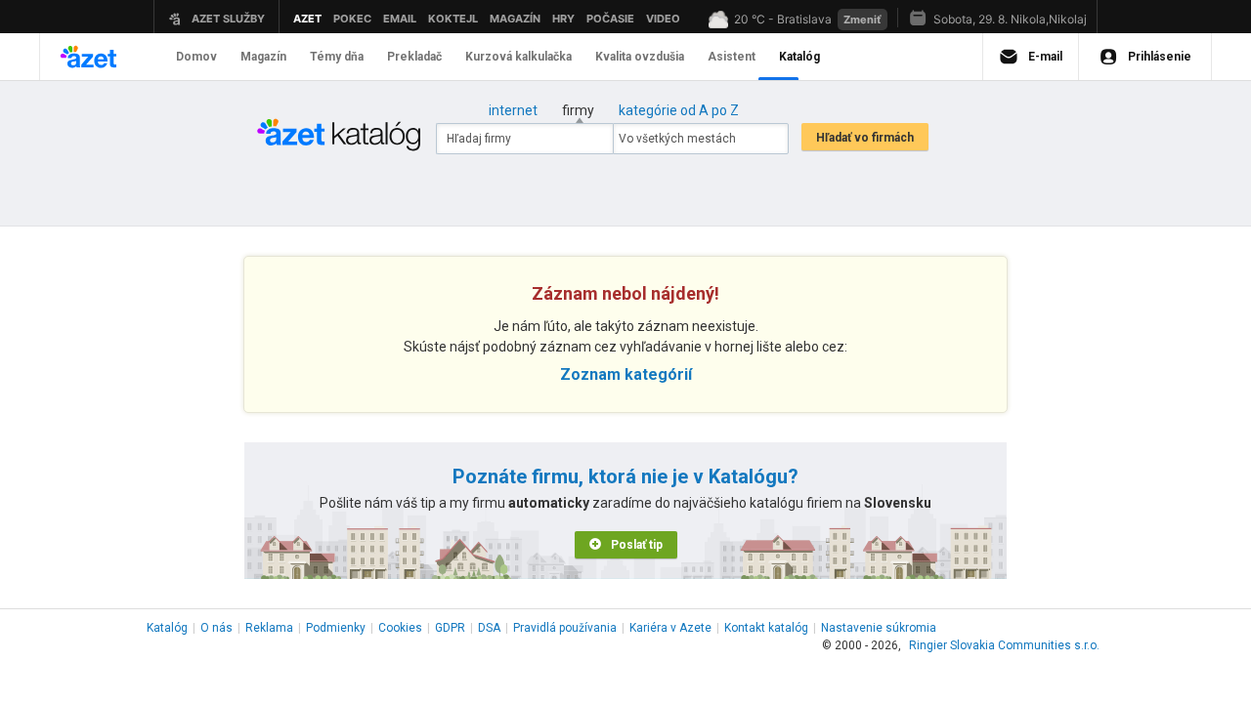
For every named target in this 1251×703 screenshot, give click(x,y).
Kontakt (766, 628)
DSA (489, 628)
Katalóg (167, 628)
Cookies (400, 628)
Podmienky (336, 628)
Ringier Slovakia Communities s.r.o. (1004, 645)
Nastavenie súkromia (878, 628)
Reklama (269, 628)
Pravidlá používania (565, 628)
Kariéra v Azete (670, 628)
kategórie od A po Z (679, 110)
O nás (216, 628)
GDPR (450, 628)
